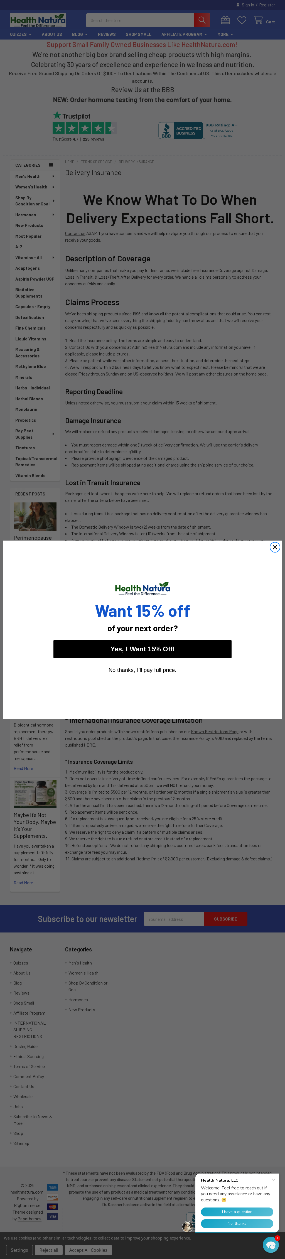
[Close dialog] (275, 547)
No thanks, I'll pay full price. (142, 670)
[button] (271, 1245)
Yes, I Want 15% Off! (142, 649)
